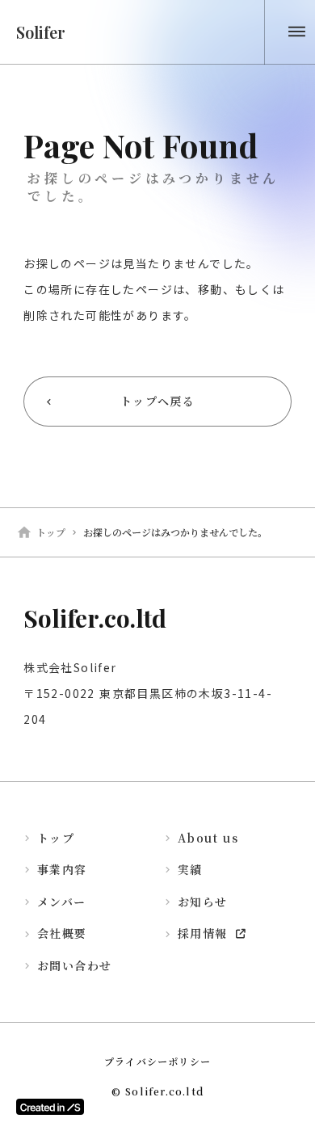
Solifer (40, 32)
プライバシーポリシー (157, 1061)
